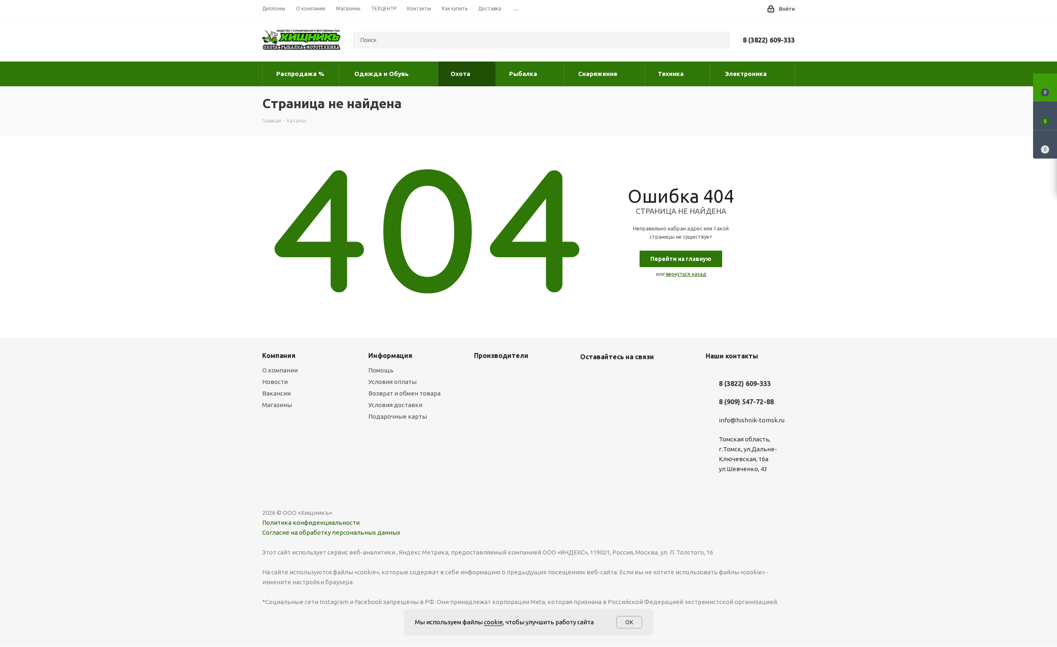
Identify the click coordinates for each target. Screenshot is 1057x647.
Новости (275, 381)
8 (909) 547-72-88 (746, 401)
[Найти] (720, 40)
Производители (501, 355)
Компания (279, 355)
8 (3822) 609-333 (769, 40)
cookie (493, 622)
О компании (280, 370)
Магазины (277, 404)
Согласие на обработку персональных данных (331, 532)
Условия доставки (395, 404)
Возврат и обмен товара (404, 393)
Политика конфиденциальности (311, 522)
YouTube (609, 376)
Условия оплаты (392, 381)
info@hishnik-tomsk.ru (751, 420)
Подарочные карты (397, 416)
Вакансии (276, 393)
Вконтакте (588, 376)
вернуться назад (686, 274)
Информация (390, 355)
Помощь (380, 370)
